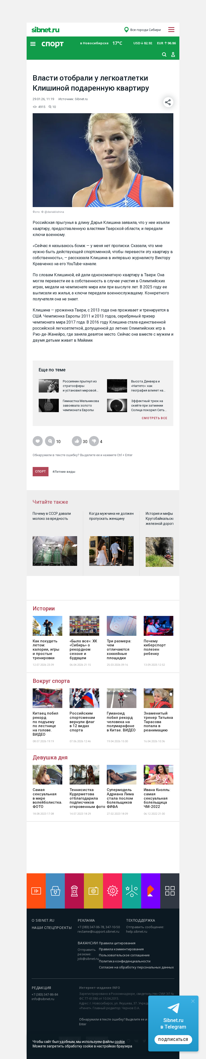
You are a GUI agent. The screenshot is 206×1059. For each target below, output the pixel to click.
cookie (120, 1042)
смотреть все (154, 418)
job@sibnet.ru (88, 958)
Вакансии (88, 942)
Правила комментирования (121, 949)
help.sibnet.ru (136, 931)
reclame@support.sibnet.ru (98, 931)
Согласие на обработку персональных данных (136, 967)
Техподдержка (140, 920)
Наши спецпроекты (52, 927)
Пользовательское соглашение (124, 955)
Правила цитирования (117, 943)
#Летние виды (64, 472)
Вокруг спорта (51, 681)
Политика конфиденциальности (124, 961)
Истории (44, 608)
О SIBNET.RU (43, 920)
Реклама (86, 920)
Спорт (40, 471)
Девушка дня (50, 757)
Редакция (41, 987)
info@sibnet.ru (43, 999)
